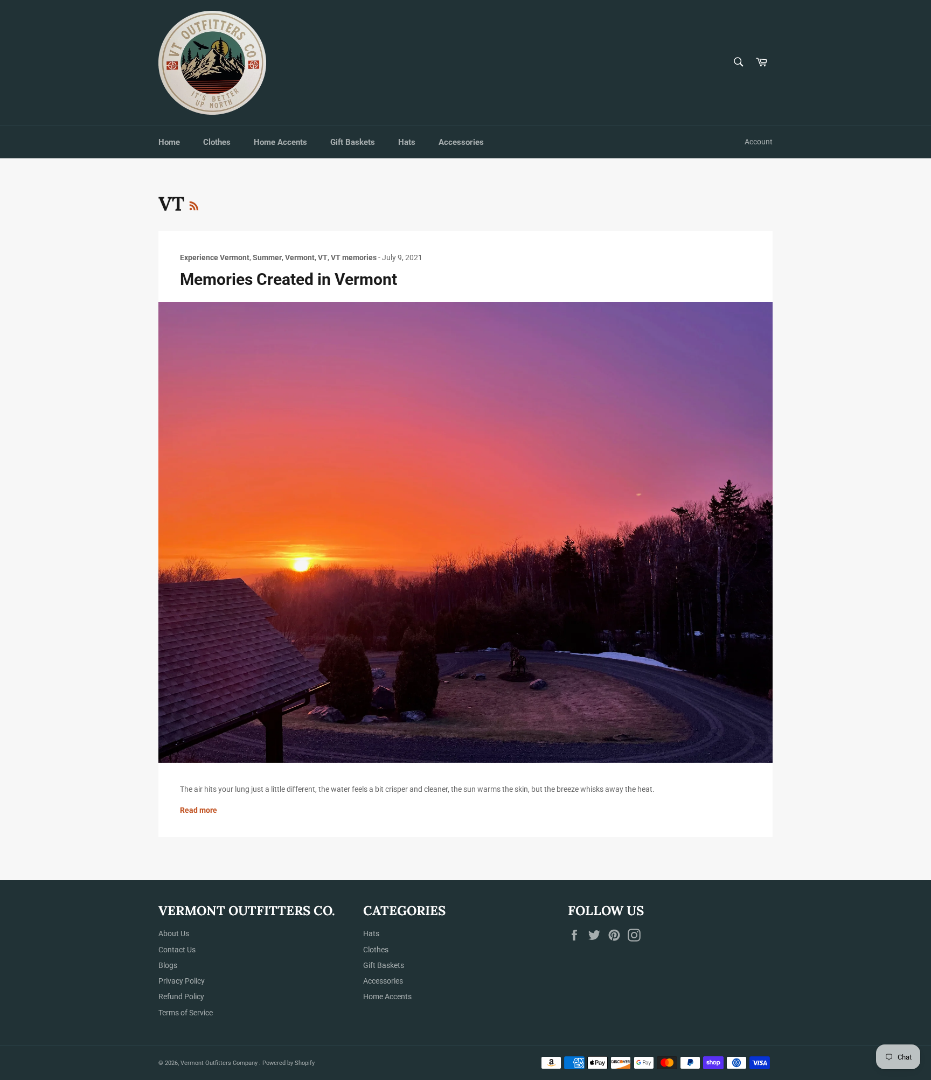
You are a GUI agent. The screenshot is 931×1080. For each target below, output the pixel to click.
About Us (173, 933)
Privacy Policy (181, 981)
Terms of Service (185, 1012)
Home (169, 142)
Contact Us (177, 949)
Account (759, 141)
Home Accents (280, 142)
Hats (406, 142)
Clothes (217, 142)
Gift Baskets (352, 142)
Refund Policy (181, 996)
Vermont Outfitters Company (219, 1063)
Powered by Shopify (288, 1063)
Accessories (461, 142)
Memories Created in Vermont (288, 279)
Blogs (167, 965)
